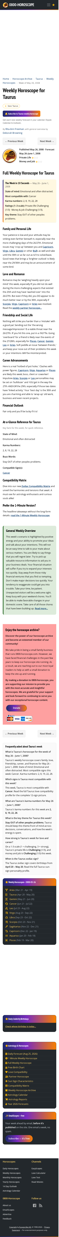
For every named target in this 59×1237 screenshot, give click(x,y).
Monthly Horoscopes (12, 1177)
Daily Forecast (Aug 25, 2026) (22, 1053)
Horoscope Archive (22, 78)
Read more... (41, 608)
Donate (16, 708)
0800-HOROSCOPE (21, 4)
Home (6, 78)
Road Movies (37, 1182)
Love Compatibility (17, 1072)
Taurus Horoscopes (9, 156)
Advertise (7, 1214)
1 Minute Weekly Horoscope (22, 1058)
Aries (34, 303)
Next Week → (47, 141)
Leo (5, 345)
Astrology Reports (18, 1099)
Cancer (41, 341)
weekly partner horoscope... (27, 307)
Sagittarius (23, 926)
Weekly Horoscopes (11, 1173)
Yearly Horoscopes (11, 1182)
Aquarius (41, 370)
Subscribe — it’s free (19, 1138)
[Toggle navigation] (49, 5)
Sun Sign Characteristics (20, 1081)
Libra (12, 250)
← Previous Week (14, 141)
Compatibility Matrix (18, 1085)
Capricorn (48, 246)
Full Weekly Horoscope (19, 1062)
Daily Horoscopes (11, 1168)
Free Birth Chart (16, 1067)
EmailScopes (8, 1210)
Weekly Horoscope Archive (22, 1090)
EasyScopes (37, 1168)
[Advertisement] (29, 43)
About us (7, 1205)
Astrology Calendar (18, 1094)
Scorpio (7, 303)
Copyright (13, 1227)
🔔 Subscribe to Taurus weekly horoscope (21, 113)
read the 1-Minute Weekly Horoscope (30, 515)
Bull (35, 250)
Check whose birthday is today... (20, 1026)
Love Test (36, 1177)
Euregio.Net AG (25, 1227)
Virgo (5, 250)
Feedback (7, 1218)
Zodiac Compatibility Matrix (36, 486)
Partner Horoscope (19, 1076)
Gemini (19, 250)
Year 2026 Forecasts (18, 1103)
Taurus (39, 78)
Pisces (33, 341)
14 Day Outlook (10, 1186)
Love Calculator (39, 1173)
